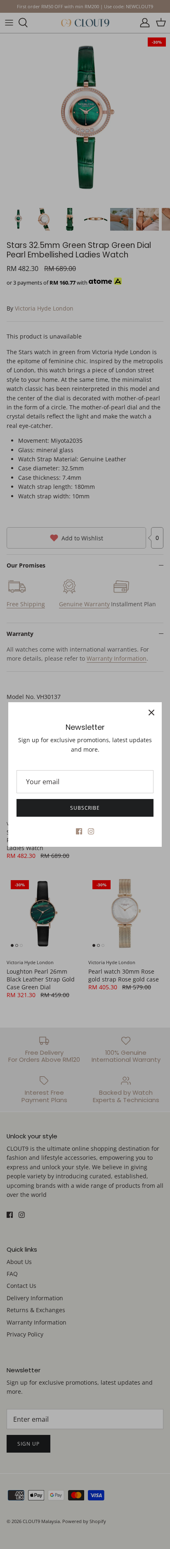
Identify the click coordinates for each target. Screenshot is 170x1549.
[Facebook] (79, 831)
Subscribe (85, 807)
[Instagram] (91, 831)
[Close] (151, 712)
